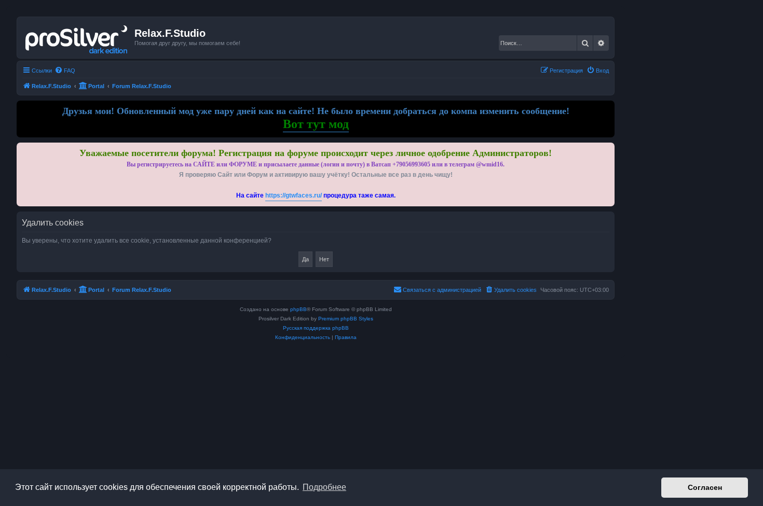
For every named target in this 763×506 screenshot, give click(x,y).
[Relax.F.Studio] (77, 37)
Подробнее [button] (324, 487)
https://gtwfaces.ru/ (293, 195)
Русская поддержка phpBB (316, 328)
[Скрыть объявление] (607, 148)
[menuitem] (65, 70)
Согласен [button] (705, 487)
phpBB (298, 309)
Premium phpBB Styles (345, 318)
